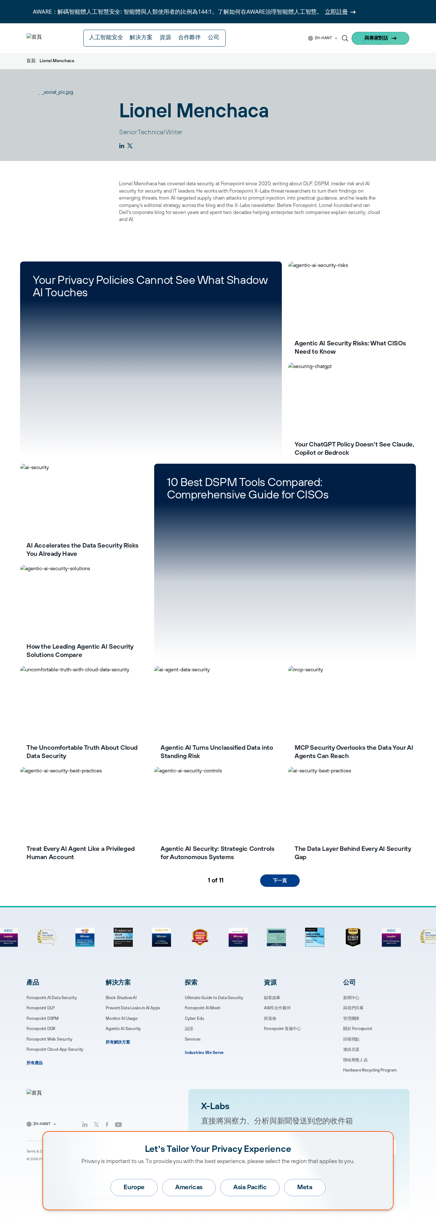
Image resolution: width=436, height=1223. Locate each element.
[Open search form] (345, 38)
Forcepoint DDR (40, 1028)
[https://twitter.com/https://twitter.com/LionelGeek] (129, 145)
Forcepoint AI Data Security (51, 997)
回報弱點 (351, 1039)
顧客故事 (272, 997)
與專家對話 (376, 38)
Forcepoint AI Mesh (202, 1008)
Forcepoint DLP (40, 1008)
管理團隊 (351, 1018)
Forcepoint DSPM (42, 1018)
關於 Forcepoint (357, 1028)
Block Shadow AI (121, 997)
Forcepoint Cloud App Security (54, 1049)
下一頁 (280, 881)
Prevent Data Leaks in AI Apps (133, 1008)
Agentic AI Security (123, 1028)
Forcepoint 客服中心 (282, 1028)
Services (192, 1039)
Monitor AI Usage (122, 1018)
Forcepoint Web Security (49, 1039)
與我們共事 (353, 1008)
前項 (154, 881)
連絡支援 (351, 1049)
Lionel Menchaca (57, 61)
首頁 (30, 61)
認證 (189, 1028)
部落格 (270, 1018)
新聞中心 (351, 997)
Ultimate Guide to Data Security (214, 997)
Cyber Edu (194, 1018)
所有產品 (34, 1062)
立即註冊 (336, 11)
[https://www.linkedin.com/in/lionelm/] (121, 145)
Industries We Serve (204, 1052)
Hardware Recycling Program (370, 1070)
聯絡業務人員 (355, 1060)
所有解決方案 (118, 1042)
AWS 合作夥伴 (277, 1008)
